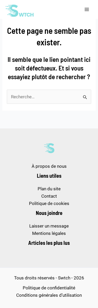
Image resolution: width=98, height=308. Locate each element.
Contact (49, 196)
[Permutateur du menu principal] (87, 9)
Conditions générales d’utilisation (49, 295)
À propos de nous (49, 166)
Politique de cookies (49, 203)
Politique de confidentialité (49, 287)
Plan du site (49, 188)
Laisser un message (49, 226)
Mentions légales (49, 233)
